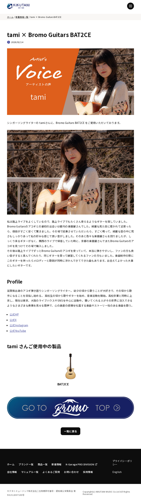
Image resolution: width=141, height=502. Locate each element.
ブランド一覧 (26, 464)
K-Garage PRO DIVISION (80, 464)
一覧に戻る (70, 431)
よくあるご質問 (51, 472)
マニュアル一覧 (30, 472)
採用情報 (88, 472)
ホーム (10, 16)
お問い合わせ (71, 472)
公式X (13, 320)
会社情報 (12, 472)
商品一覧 (43, 464)
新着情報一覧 (21, 16)
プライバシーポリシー (122, 462)
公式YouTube (18, 331)
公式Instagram (19, 325)
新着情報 (57, 464)
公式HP (14, 314)
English (117, 472)
